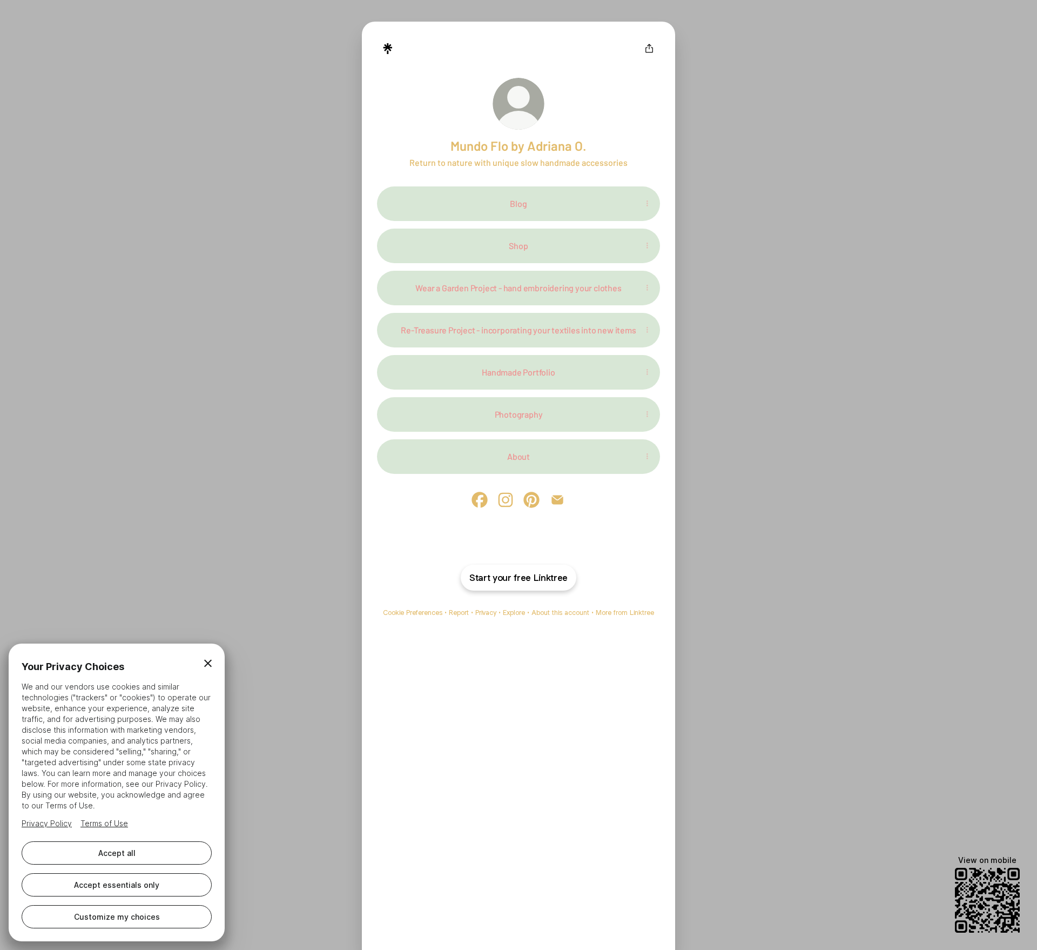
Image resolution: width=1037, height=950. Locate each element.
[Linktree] (388, 48)
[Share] (647, 203)
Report (459, 612)
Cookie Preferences (412, 612)
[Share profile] (649, 48)
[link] (480, 500)
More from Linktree (625, 612)
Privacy (485, 612)
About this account (560, 612)
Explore (514, 612)
